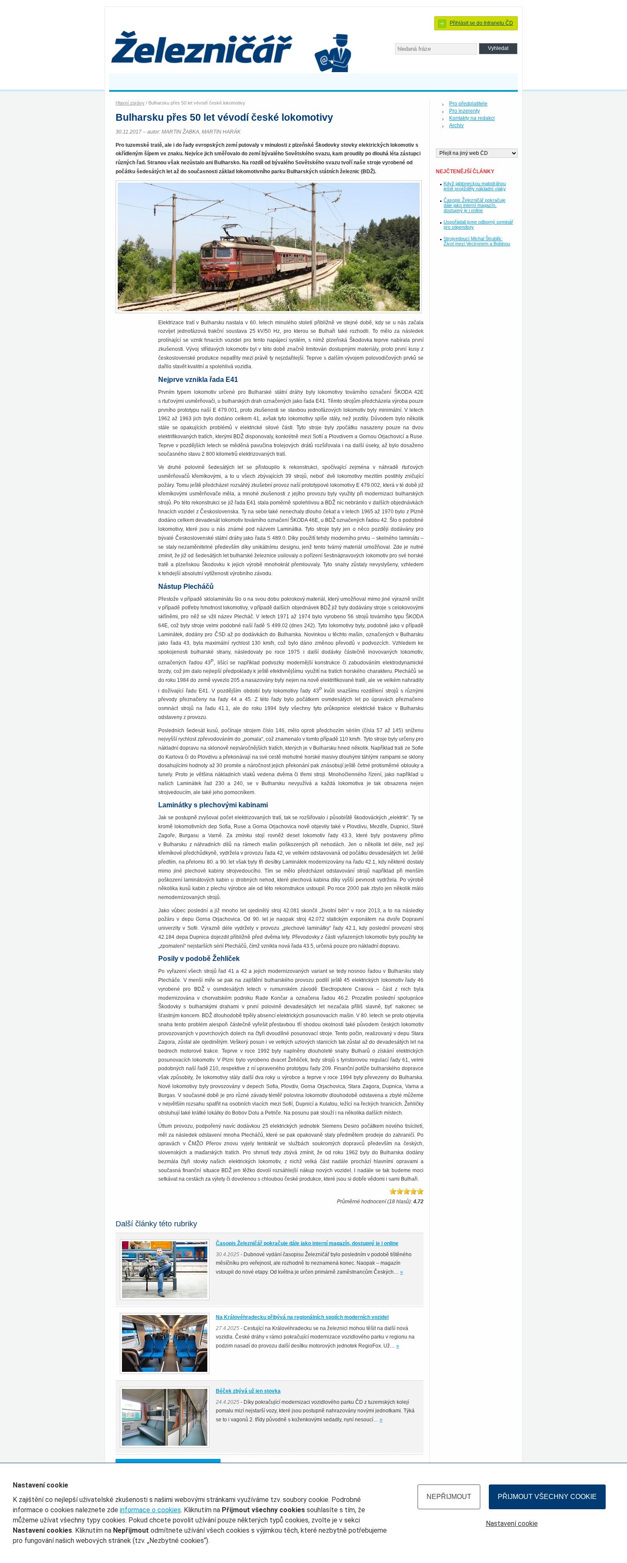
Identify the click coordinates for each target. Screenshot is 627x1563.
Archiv (456, 125)
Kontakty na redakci (472, 118)
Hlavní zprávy (130, 102)
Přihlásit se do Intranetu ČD (481, 23)
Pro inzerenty (464, 111)
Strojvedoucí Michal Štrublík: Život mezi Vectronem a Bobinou (477, 241)
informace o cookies (150, 1510)
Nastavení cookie (512, 1523)
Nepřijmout (449, 1496)
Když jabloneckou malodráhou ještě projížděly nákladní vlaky (475, 186)
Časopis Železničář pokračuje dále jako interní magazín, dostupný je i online (474, 205)
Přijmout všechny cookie (547, 1496)
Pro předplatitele (468, 103)
